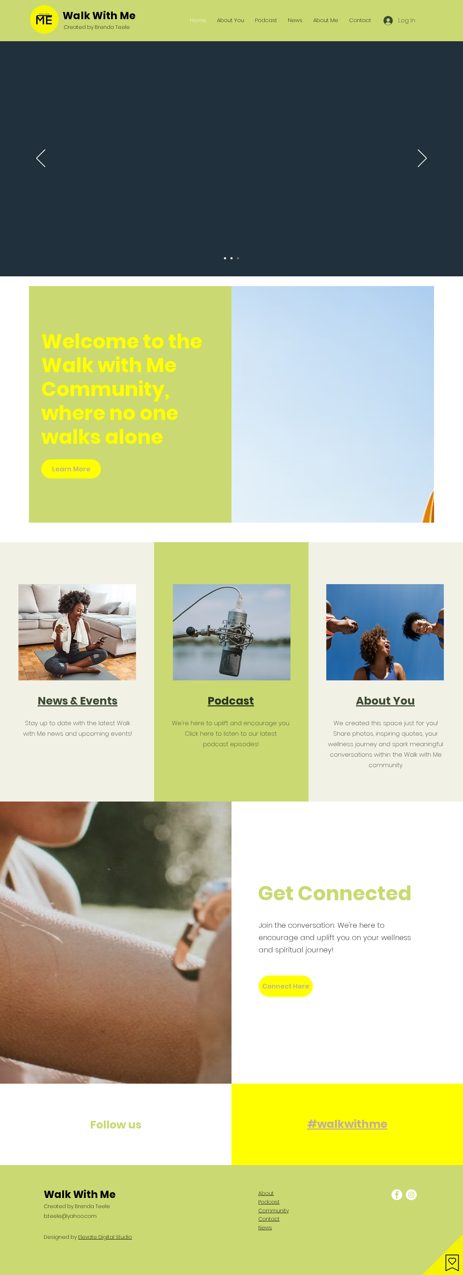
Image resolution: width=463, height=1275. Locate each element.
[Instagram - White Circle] (411, 1194)
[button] (442, 1254)
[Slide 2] (231, 258)
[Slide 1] (225, 258)
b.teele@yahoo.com (70, 1216)
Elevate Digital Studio (105, 1237)
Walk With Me (99, 16)
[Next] (422, 158)
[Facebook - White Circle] (396, 1194)
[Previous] (40, 158)
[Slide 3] (238, 258)
